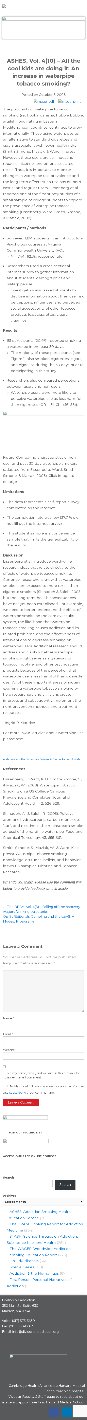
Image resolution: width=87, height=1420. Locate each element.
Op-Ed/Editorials (24, 1261)
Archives (9, 1196)
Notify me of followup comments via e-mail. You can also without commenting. (43, 1089)
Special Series (22, 1267)
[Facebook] (54, 1412)
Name (8, 1018)
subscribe (16, 1092)
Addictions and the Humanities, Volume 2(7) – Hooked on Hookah (41, 759)
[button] (43, 47)
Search (8, 1177)
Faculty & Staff (34, 1397)
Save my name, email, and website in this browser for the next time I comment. (42, 1075)
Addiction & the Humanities (34, 1273)
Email (8, 1034)
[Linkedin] (67, 1412)
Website (9, 1050)
